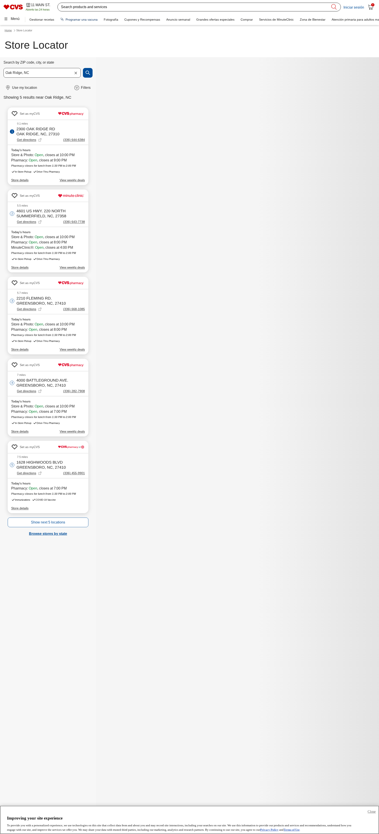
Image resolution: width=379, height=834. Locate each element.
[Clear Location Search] (75, 72)
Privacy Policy (269, 829)
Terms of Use (292, 829)
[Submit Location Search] (88, 73)
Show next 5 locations (48, 522)
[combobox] (42, 73)
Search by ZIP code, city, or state (29, 62)
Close (372, 811)
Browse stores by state (48, 534)
